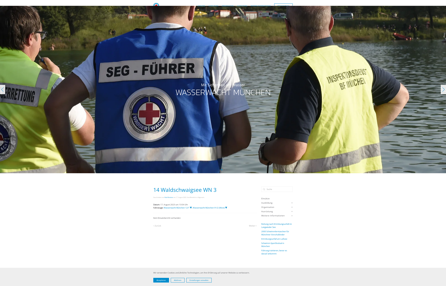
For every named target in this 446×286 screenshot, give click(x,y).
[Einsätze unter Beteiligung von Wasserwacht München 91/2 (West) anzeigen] (226, 208)
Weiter (252, 225)
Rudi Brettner (169, 197)
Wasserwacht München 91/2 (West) (209, 207)
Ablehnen (177, 280)
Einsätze (201, 6)
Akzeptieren (161, 280)
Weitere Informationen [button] (261, 6)
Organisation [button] (228, 6)
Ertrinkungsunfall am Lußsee (274, 239)
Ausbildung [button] (213, 6)
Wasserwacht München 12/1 (176, 207)
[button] (2, 89)
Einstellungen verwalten (198, 280)
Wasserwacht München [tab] (219, 169)
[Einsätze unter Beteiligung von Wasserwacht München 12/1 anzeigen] (191, 208)
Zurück (158, 225)
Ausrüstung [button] (242, 6)
